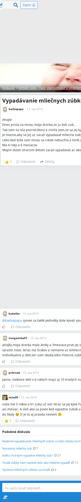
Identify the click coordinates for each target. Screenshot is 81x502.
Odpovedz (28, 161)
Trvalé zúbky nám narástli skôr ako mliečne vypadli (36, 463)
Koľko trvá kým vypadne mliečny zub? (27, 455)
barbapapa (13, 320)
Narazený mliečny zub (17, 448)
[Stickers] (5, 497)
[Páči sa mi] (5, 327)
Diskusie (8, 88)
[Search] (16, 5)
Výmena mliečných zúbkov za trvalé (26, 470)
